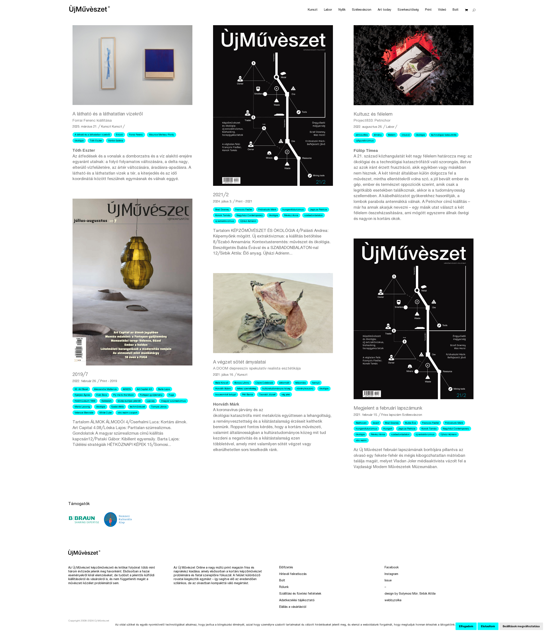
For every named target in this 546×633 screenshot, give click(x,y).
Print (428, 10)
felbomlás (300, 383)
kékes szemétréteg (246, 389)
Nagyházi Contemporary (250, 215)
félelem (391, 135)
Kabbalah (107, 401)
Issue (388, 580)
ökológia (79, 141)
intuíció (406, 135)
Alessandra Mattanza (105, 389)
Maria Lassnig (82, 407)
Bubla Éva (410, 423)
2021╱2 (221, 195)
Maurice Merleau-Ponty (161, 135)
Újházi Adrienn (248, 221)
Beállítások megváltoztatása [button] (521, 626)
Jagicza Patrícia (318, 210)
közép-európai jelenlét (129, 401)
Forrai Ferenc (136, 135)
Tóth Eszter (96, 141)
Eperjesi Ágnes (82, 395)
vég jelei (286, 395)
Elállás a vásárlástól (292, 607)
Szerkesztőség (408, 10)
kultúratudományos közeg (276, 389)
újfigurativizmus (365, 141)
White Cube (105, 413)
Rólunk (284, 587)
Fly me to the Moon (123, 395)
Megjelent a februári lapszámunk (388, 408)
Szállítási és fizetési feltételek (300, 593)
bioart (376, 423)
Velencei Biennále (84, 413)
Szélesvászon (361, 10)
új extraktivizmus (224, 221)
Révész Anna (291, 215)
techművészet (137, 407)
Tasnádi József (267, 395)
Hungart (387, 429)
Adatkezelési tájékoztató (297, 600)
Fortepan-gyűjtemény (151, 395)
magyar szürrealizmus (173, 401)
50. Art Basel (81, 389)
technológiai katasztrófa (443, 135)
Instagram (391, 574)
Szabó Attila (117, 407)
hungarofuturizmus (293, 210)
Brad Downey (222, 210)
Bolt (456, 10)
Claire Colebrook (264, 383)
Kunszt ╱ (118, 126)
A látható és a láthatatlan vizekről (92, 135)
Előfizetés (286, 567)
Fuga (171, 395)
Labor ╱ (391, 127)
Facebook (392, 567)
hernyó (315, 383)
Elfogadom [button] (466, 626)
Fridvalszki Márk (267, 210)
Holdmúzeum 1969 (85, 401)
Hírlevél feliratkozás (293, 574)
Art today (384, 10)
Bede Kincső (221, 383)
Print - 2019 (108, 381)
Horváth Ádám (223, 389)
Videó (442, 10)
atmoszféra (362, 135)
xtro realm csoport (127, 413)
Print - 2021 (244, 201)
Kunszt (313, 10)
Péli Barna (247, 395)
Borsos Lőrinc (241, 383)
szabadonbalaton (313, 215)
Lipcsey (151, 401)
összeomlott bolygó (225, 395)
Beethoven (361, 423)
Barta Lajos (164, 389)
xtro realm (361, 440)
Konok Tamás (222, 215)
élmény (378, 135)
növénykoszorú (305, 389)
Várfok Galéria (115, 141)
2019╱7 (80, 375)
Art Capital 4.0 (144, 389)
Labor (328, 10)
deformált (284, 383)
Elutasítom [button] (488, 626)
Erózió (119, 135)
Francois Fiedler (243, 210)
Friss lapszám (391, 415)
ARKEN (127, 389)
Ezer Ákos (101, 395)
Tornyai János (159, 407)
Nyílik (342, 10)
